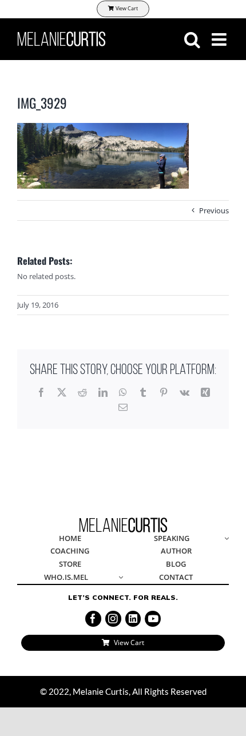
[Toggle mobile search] (192, 39)
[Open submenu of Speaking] (225, 539)
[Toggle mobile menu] (220, 39)
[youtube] (153, 619)
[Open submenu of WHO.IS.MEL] (119, 577)
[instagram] (113, 619)
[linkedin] (133, 619)
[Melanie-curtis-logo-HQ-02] (123, 521)
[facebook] (93, 619)
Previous (214, 210)
